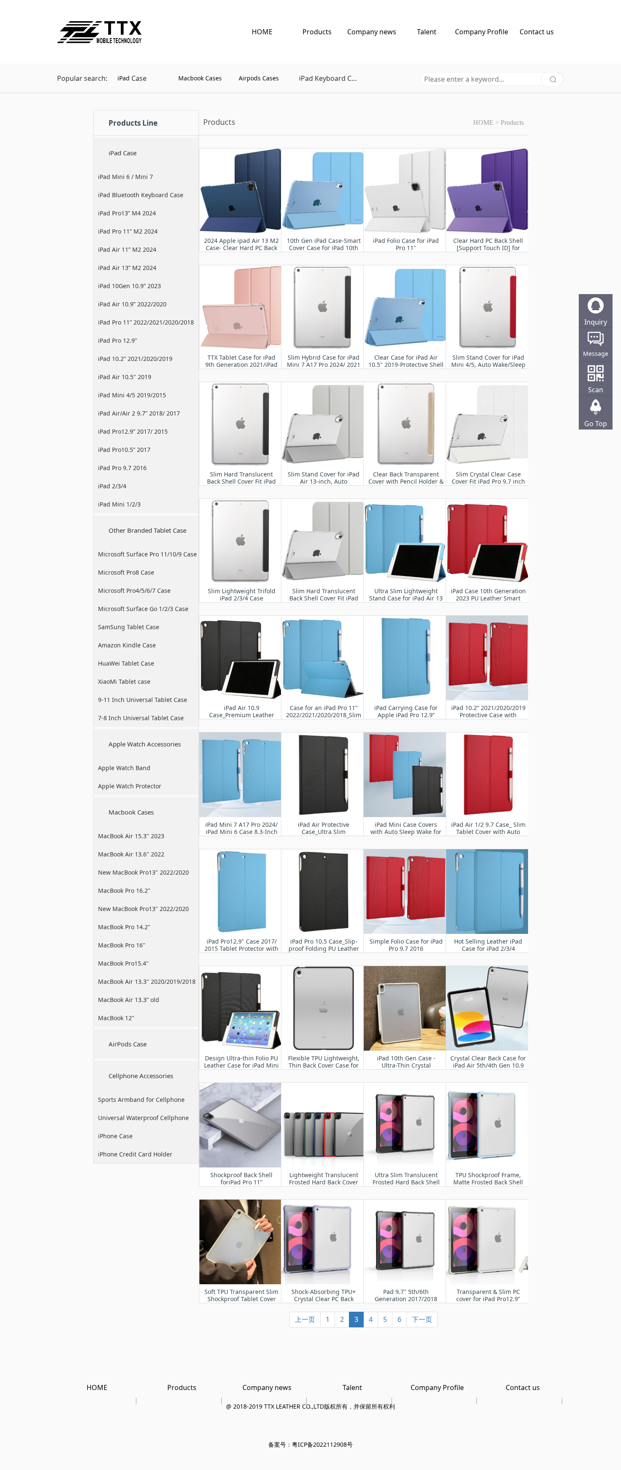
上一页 (305, 1319)
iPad (123, 78)
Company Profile (481, 31)
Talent (426, 31)
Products (317, 31)
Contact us (537, 31)
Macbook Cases (200, 78)
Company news (371, 31)
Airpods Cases (259, 78)
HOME (262, 31)
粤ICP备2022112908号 (322, 1444)
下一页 (422, 1319)
